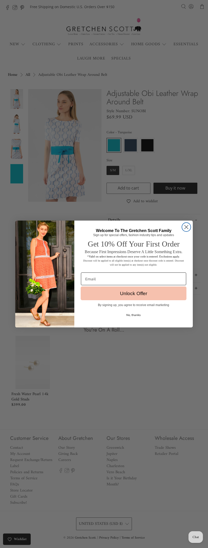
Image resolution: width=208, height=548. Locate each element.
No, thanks (133, 315)
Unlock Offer (133, 293)
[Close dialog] (186, 227)
